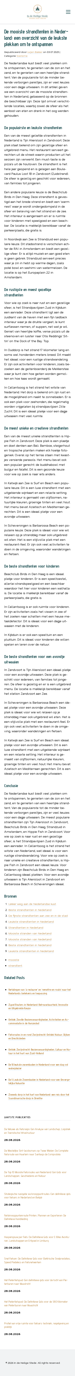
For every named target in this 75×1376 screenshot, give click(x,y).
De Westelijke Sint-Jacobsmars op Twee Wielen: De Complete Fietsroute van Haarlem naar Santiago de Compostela (36, 1152)
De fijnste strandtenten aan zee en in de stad (38, 915)
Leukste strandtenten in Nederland (31, 921)
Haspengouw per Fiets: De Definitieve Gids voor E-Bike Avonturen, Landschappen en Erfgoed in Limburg (37, 1238)
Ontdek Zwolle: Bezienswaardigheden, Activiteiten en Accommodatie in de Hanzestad (38, 1021)
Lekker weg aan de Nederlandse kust (32, 904)
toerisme (22, 55)
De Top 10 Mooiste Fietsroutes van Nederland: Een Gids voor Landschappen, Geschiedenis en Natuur (35, 1174)
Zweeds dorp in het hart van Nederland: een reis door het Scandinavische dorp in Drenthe (38, 1096)
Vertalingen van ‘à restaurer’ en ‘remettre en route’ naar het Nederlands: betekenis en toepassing (39, 991)
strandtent (15, 965)
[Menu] (68, 12)
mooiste (13, 960)
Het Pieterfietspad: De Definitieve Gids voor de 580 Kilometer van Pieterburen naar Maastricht (36, 1303)
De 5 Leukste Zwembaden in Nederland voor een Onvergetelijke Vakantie (39, 1081)
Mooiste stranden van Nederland (29, 933)
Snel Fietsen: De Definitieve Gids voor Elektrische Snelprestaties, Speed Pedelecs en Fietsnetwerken (37, 1260)
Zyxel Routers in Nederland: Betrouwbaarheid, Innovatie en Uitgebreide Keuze (38, 1006)
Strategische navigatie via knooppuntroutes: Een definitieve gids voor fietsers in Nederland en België (37, 1195)
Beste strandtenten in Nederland (29, 910)
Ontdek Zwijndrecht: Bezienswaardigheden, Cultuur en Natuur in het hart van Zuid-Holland (39, 1051)
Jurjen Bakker (34, 52)
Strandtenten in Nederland (25, 927)
